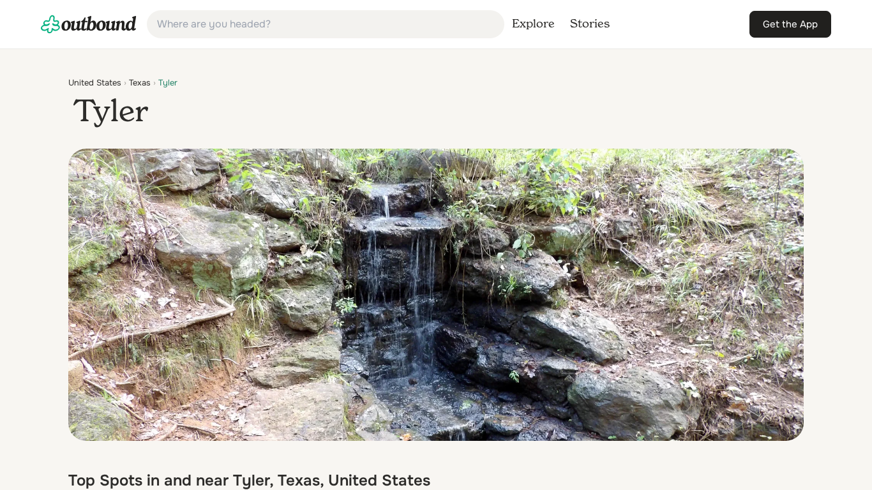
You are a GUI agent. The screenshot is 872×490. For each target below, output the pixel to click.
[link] (89, 24)
